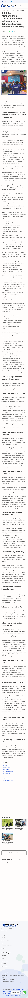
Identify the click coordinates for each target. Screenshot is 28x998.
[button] (2, 1)
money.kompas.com (8, 780)
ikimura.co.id (6, 765)
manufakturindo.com (8, 775)
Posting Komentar (14, 853)
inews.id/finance (7, 767)
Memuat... (4, 865)
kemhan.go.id (6, 773)
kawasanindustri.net (8, 771)
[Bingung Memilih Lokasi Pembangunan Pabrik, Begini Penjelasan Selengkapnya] (7, 836)
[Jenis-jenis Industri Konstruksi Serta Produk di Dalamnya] (20, 822)
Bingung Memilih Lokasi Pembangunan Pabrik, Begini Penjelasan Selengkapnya (7, 842)
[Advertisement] (14, 799)
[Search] (26, 5)
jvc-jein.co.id (6, 769)
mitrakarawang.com (8, 778)
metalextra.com (7, 777)
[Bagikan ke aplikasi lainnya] (15, 31)
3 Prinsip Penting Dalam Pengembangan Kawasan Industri (7, 828)
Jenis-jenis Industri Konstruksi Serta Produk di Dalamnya (20, 828)
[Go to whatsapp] (24, 992)
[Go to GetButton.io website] (24, 996)
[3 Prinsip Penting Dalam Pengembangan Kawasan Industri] (7, 822)
